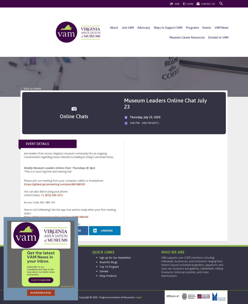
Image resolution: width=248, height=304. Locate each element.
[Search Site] (221, 4)
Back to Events (32, 88)
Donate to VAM (218, 37)
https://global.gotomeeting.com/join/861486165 (54, 184)
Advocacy (143, 27)
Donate (103, 271)
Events (206, 27)
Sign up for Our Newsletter (115, 257)
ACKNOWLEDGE (40, 292)
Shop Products (108, 275)
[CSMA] (203, 296)
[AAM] (188, 296)
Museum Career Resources (187, 37)
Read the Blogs (108, 262)
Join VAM (128, 27)
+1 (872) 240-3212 (52, 195)
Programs (192, 27)
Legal (138, 297)
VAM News (221, 27)
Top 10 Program (109, 266)
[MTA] (218, 296)
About (114, 27)
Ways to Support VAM (168, 27)
